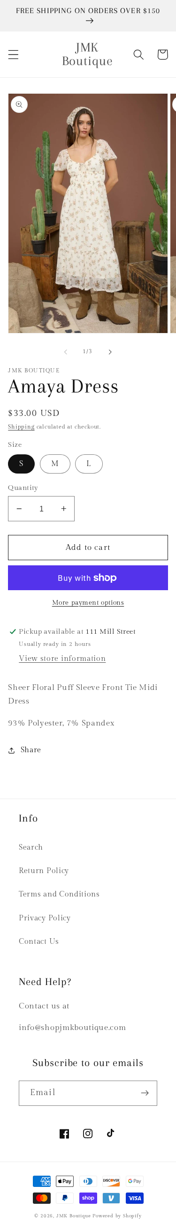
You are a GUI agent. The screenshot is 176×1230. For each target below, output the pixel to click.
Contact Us (39, 941)
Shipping (21, 427)
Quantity (23, 488)
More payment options (88, 603)
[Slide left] (65, 351)
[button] (13, 55)
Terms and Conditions (59, 894)
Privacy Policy (45, 918)
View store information (62, 658)
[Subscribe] (145, 1093)
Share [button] (31, 750)
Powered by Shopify (117, 1216)
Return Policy (44, 871)
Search (31, 847)
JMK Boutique (74, 1216)
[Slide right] (110, 351)
